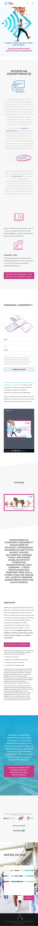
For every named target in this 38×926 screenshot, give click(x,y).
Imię (5, 339)
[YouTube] (20, 916)
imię (5, 346)
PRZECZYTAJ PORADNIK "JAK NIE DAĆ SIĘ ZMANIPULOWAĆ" (19, 276)
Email (6, 350)
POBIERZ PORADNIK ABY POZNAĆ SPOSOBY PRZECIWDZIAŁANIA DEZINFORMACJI (19, 771)
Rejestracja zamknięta (17, 645)
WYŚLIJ (29, 898)
